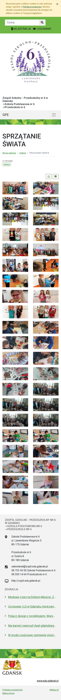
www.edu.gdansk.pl (48, 680)
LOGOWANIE (43, 28)
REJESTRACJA (22, 28)
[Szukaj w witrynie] (42, 22)
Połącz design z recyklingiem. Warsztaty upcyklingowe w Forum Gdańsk (32, 616)
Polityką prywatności (32, 7)
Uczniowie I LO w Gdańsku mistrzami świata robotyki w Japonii (32, 606)
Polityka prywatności (12, 689)
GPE (6, 115)
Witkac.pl (54, 689)
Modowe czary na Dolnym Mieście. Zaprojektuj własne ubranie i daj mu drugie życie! (32, 597)
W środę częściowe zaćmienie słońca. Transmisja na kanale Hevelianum (32, 635)
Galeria (22, 153)
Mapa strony (8, 693)
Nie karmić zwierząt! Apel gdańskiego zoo (32, 625)
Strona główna (9, 153)
